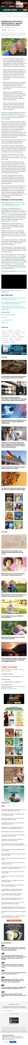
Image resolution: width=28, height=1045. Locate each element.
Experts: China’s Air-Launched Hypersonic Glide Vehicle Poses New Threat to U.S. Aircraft (13, 835)
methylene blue (23, 34)
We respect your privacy (14, 1013)
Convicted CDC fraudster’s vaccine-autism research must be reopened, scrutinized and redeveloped (13, 868)
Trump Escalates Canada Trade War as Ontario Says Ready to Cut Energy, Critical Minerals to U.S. (12, 899)
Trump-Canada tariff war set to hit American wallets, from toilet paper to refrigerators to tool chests (13, 916)
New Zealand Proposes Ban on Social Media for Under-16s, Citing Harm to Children (12, 814)
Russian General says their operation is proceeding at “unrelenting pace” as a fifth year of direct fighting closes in (13, 845)
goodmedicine (8, 34)
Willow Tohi (8, 418)
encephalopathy (23, 33)
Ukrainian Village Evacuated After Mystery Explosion (12, 831)
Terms (7, 1028)
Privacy (4, 1028)
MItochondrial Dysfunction (6, 35)
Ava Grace (8, 486)
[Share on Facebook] (8, 30)
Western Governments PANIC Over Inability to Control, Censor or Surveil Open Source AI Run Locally (12, 966)
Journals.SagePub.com (6, 320)
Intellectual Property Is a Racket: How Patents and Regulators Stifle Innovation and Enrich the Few (12, 890)
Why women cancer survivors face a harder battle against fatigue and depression (13, 574)
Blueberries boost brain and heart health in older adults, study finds (13, 638)
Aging (6, 19)
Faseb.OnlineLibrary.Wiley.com (8, 314)
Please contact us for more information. (8, 688)
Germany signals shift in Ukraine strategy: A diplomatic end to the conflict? (13, 467)
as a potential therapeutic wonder (12, 256)
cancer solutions (11, 33)
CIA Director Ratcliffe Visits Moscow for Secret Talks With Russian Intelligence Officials (12, 819)
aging (4, 32)
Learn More (5, 1041)
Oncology (13, 35)
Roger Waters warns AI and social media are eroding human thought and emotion (12, 823)
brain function (17, 332)
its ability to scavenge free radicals (16, 156)
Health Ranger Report (6, 942)
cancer (6, 33)
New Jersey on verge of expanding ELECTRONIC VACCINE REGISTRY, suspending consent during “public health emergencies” (13, 399)
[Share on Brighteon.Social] (2, 30)
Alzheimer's (14, 32)
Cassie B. (8, 374)
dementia (18, 33)
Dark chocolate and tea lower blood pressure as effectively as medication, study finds (13, 377)
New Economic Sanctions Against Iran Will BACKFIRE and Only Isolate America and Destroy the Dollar (14, 995)
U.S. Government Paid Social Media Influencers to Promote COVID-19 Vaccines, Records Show (11, 894)
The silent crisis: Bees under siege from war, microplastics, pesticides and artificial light (13, 488)
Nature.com (4, 317)
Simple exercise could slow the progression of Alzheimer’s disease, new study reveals (13, 595)
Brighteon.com (4, 322)
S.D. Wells (8, 441)
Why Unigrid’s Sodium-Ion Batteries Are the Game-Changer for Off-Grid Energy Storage (12, 840)
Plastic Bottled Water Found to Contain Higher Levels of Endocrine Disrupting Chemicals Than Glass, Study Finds (13, 907)
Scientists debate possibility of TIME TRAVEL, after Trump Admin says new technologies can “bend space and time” (14, 660)
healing (18, 34)
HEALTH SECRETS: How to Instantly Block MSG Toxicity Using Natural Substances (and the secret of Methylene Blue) (13, 308)
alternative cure (8, 32)
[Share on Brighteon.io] (5, 30)
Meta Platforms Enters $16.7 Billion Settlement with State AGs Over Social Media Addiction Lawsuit (12, 828)
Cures (15, 33)
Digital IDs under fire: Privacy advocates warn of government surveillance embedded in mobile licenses (13, 421)
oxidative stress (18, 35)
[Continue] (25, 1010)
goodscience (14, 34)
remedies (23, 35)
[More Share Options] (14, 30)
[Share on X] (11, 30)
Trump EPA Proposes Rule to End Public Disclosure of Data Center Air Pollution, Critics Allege (12, 903)
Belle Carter (8, 27)
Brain (22, 32)
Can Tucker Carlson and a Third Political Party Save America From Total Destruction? (13, 973)
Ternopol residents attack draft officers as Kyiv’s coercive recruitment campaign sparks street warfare (13, 810)
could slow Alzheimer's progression (17, 189)
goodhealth (3, 34)
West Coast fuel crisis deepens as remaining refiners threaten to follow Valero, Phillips (12, 885)
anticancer (18, 32)
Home (2, 19)
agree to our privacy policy (8, 1039)
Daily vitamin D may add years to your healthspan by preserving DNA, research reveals (12, 552)
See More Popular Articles (14, 920)
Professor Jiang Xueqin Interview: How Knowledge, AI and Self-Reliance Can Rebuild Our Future (13, 988)
